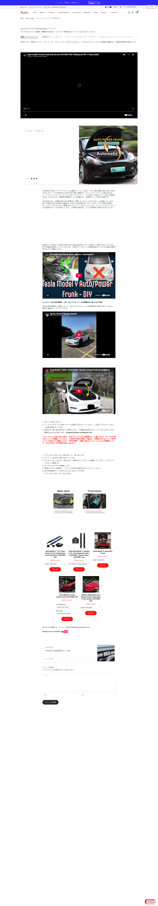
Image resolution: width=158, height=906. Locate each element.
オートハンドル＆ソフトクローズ (80, 37)
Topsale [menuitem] (41, 12)
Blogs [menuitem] (96, 12)
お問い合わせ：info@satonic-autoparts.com (55, 7)
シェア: (27, 178)
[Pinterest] (37, 179)
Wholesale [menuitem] (87, 12)
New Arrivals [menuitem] (77, 12)
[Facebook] (106, 7)
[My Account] (132, 12)
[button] (151, 6)
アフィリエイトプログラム (35, 7)
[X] (34, 179)
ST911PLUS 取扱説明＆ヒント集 (57, 651)
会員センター (23, 7)
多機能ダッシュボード (52, 37)
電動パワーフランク (29, 37)
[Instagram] (108, 7)
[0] (136, 12)
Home (22, 18)
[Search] (129, 12)
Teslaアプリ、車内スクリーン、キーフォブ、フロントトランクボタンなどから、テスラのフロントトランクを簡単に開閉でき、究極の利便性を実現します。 (78, 42)
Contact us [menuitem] (114, 12)
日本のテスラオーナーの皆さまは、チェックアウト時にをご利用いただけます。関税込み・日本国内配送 (82, 2)
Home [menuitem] (35, 12)
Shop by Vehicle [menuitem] (63, 12)
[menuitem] (24, 7)
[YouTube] (110, 7)
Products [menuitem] (51, 12)
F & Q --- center (30, 18)
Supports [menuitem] (103, 12)
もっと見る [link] (49, 658)
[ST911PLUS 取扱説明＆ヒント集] (106, 653)
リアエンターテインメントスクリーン (116, 37)
